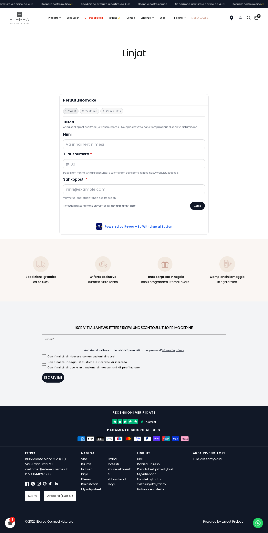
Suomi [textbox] (32, 496)
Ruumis (86, 464)
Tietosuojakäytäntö (151, 484)
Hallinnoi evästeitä (150, 489)
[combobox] (32, 496)
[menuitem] (55, 18)
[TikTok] (51, 484)
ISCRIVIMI (53, 377)
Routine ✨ (115, 17)
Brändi (112, 459)
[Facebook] (27, 484)
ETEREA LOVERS (199, 17)
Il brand (178, 17)
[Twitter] (33, 484)
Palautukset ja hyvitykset (155, 469)
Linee (163, 17)
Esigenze (146, 17)
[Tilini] (240, 18)
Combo (131, 17)
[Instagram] (39, 484)
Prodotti (53, 17)
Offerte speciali (94, 17)
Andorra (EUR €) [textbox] (60, 496)
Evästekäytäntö (149, 479)
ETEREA (30, 453)
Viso (84, 459)
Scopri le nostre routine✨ (47, 4)
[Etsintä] (249, 18)
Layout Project (232, 521)
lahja (84, 474)
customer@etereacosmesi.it (46, 469)
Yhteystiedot (117, 479)
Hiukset (86, 469)
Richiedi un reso (148, 464)
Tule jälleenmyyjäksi (207, 459)
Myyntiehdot (146, 474)
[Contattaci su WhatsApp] (258, 523)
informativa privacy (173, 350)
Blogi (111, 484)
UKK (140, 459)
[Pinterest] (45, 484)
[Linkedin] (56, 484)
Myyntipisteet (91, 489)
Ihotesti (113, 464)
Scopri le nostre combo (142, 4)
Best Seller (73, 17)
